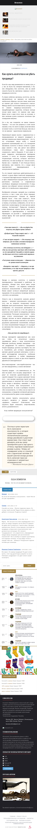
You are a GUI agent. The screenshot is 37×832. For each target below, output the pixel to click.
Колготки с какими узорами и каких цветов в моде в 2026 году (25, 643)
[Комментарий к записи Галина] (33, 515)
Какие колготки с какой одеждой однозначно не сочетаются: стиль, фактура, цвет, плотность (24, 595)
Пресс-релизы (18, 575)
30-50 (5, 760)
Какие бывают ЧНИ (18, 681)
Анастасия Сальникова (9, 519)
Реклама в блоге (25, 820)
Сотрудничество (12, 820)
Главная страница (5, 39)
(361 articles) (23, 68)
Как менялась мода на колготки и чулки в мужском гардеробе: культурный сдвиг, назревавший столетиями (24, 603)
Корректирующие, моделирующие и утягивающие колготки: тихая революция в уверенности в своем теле (24, 635)
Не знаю (6, 765)
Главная (12, 816)
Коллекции (18, 608)
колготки (13, 472)
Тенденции (18, 614)
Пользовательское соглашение (15, 818)
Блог (12, 39)
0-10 (5, 756)
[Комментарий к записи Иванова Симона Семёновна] (33, 561)
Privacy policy (22, 816)
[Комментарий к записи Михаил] (33, 502)
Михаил (4, 494)
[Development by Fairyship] (30, 827)
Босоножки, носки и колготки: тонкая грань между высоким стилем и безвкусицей (23, 617)
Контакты (30, 818)
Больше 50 (7, 763)
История (17, 599)
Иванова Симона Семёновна (11, 549)
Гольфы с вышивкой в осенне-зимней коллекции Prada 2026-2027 (24, 610)
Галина (4, 506)
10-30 (5, 758)
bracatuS (4, 681)
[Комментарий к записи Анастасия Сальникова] (33, 545)
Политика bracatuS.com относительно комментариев (18, 823)
